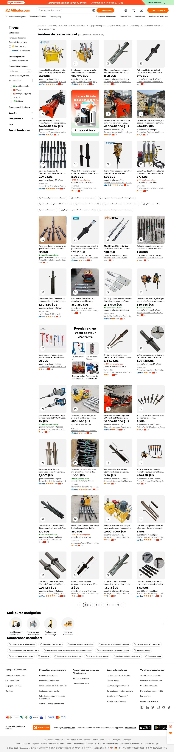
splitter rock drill (151, 204)
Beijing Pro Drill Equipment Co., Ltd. (118, 82)
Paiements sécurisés (48, 675)
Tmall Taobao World (74, 740)
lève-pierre (45, 656)
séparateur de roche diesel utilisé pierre (122, 204)
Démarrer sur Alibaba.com (151, 681)
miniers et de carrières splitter (23, 644)
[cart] (134, 11)
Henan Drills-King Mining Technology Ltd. (52, 186)
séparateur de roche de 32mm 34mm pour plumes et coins (69, 650)
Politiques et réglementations (51, 704)
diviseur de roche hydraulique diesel (115, 644)
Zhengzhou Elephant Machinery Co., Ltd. (151, 132)
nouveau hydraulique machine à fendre (117, 210)
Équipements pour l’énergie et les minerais (108, 26)
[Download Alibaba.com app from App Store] (145, 727)
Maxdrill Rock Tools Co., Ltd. (115, 258)
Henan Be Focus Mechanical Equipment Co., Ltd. (85, 431)
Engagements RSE (13, 686)
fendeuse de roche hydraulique (69, 656)
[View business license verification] (111, 748)
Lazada (87, 740)
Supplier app (69, 727)
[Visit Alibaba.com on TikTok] (169, 707)
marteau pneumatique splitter (148, 644)
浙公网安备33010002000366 (131, 748)
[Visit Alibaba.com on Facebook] (142, 707)
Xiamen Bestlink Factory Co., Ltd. (52, 82)
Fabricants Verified (81, 678)
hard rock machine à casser (22, 656)
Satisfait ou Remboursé (49, 681)
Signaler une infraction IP (117, 696)
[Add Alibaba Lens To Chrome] (41, 727)
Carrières (9, 691)
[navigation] (20, 316)
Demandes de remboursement (120, 691)
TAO (108, 740)
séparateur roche (48, 210)
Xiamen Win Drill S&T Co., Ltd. (83, 188)
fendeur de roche (154, 656)
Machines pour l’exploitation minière (145, 26)
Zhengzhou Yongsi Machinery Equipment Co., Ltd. (151, 188)
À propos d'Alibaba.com (16, 670)
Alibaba (41, 26)
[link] (170, 726)
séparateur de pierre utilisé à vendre (56, 204)
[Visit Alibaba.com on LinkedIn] (147, 707)
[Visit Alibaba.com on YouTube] (163, 707)
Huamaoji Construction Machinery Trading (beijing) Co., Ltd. (151, 258)
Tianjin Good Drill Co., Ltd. (49, 314)
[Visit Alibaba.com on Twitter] (152, 707)
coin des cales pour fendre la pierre (25, 650)
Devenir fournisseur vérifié (151, 691)
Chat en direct (113, 681)
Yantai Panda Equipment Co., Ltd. (52, 366)
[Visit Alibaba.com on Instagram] (158, 707)
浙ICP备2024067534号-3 (156, 748)
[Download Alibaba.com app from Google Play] (161, 727)
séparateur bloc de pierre (53, 644)
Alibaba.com (130, 727)
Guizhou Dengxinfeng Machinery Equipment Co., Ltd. (118, 372)
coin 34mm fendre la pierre (84, 198)
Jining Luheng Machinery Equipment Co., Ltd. (85, 82)
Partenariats (145, 696)
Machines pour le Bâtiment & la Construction (67, 26)
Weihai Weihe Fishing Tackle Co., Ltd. (118, 316)
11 (118, 605)
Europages (126, 740)
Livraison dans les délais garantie (53, 686)
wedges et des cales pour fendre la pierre (118, 198)
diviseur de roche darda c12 (88, 204)
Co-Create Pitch (12, 681)
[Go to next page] (123, 605)
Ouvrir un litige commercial (118, 686)
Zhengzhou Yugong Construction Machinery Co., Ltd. (52, 132)
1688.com (59, 740)
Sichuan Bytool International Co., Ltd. (52, 429)
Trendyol (116, 740)
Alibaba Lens (18, 726)
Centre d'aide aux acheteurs (118, 675)
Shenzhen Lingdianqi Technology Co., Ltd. (151, 370)
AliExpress (48, 740)
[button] (93, 10)
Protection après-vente (49, 691)
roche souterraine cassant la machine (114, 650)
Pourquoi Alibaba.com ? (15, 675)
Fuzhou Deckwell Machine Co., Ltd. (151, 82)
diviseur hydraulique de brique (81, 644)
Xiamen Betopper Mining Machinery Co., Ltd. (85, 258)
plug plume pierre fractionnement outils (78, 210)
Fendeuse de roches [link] (46, 29)
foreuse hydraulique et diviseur (54, 198)
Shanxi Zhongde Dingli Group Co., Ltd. (151, 312)
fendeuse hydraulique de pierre (128, 656)
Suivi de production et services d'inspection (52, 697)
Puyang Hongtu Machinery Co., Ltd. (118, 132)
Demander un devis (81, 683)
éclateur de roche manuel (98, 656)
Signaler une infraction (116, 701)
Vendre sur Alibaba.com (150, 675)
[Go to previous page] (79, 605)
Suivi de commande (148, 686)
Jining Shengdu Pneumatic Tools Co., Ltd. (52, 260)
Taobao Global (98, 740)
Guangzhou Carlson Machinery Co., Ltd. (85, 310)
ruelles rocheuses (143, 650)
